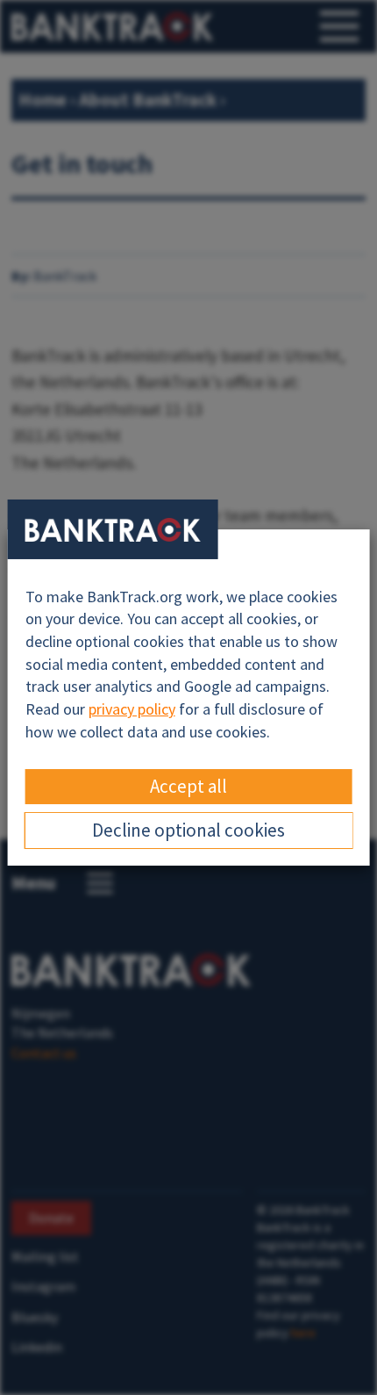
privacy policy (132, 709)
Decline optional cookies (188, 830)
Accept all (188, 786)
